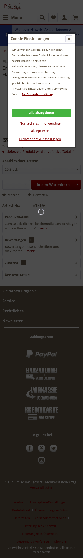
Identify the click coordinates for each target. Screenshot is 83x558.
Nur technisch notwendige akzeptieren (40, 127)
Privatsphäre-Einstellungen (40, 139)
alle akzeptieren (41, 112)
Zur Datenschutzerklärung (37, 94)
